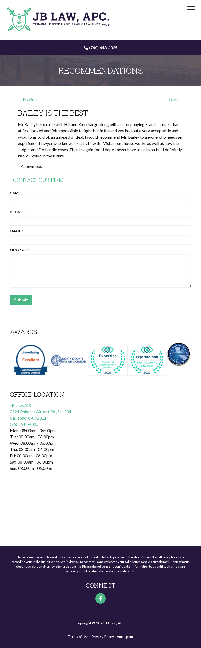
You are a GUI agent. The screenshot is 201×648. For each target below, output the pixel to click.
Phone (17, 212)
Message (19, 250)
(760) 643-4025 (103, 47)
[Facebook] (100, 598)
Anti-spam (125, 637)
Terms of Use (78, 637)
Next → (176, 99)
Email (16, 231)
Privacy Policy (103, 637)
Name (16, 193)
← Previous (28, 99)
